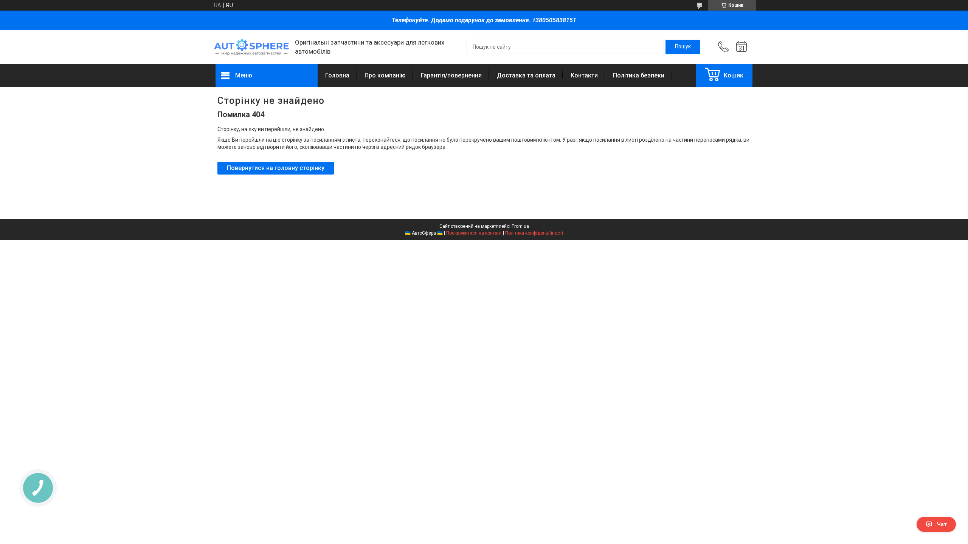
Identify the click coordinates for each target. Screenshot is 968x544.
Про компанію (385, 75)
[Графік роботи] (741, 46)
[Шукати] (683, 47)
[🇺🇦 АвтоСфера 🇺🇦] (251, 47)
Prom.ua (520, 226)
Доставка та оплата (526, 75)
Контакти (584, 75)
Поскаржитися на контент (474, 233)
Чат (942, 524)
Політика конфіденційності (534, 233)
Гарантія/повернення (451, 75)
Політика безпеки (638, 75)
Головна (337, 75)
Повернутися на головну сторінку (275, 168)
